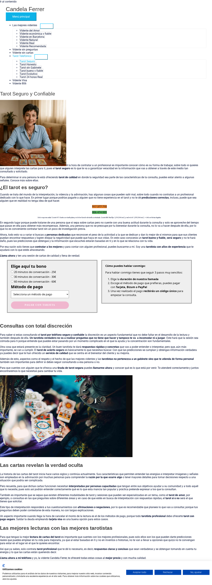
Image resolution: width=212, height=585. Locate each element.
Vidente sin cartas (22, 52)
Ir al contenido (8, 1)
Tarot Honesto (28, 64)
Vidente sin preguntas (25, 49)
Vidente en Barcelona (32, 36)
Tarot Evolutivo (28, 73)
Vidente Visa (19, 80)
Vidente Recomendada (33, 46)
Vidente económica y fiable (35, 33)
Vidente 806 (19, 83)
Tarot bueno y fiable (31, 70)
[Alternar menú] (46, 26)
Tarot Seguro (27, 61)
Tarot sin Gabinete (30, 67)
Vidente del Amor (30, 30)
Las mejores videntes (24, 25)
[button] (99, 206)
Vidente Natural (29, 40)
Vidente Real (27, 43)
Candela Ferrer (25, 9)
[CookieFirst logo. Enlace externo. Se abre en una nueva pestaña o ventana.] (3, 565)
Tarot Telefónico (21, 56)
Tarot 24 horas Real (31, 77)
